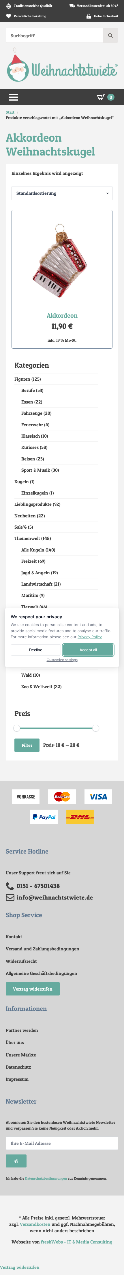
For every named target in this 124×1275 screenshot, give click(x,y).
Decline (35, 649)
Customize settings (62, 660)
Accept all (88, 649)
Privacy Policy (90, 636)
